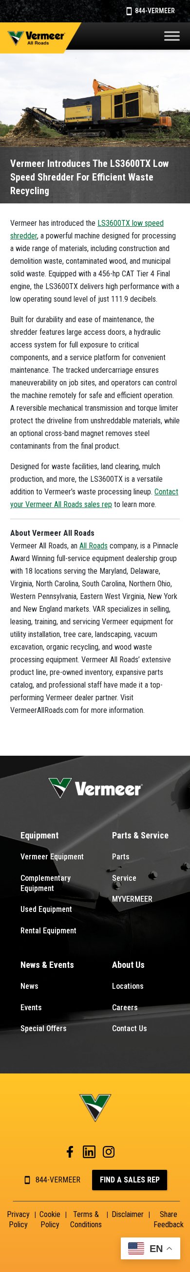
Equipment (39, 835)
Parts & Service (140, 835)
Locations (128, 986)
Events (31, 1007)
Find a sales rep (130, 1179)
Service (124, 878)
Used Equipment (46, 909)
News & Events (47, 965)
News (29, 986)
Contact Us (129, 1028)
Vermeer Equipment (52, 856)
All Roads (93, 545)
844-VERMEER (154, 11)
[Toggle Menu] (172, 35)
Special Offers (43, 1028)
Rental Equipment (48, 930)
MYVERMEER (132, 899)
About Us (128, 965)
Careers (125, 1007)
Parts (121, 856)
